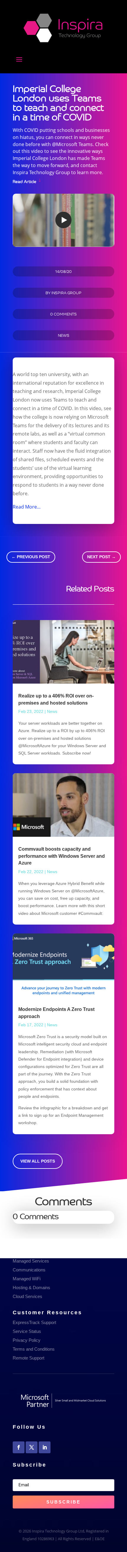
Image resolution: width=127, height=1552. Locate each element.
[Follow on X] (32, 1447)
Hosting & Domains (31, 1287)
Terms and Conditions (34, 1349)
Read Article (24, 181)
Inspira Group (66, 293)
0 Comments (63, 314)
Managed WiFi (26, 1278)
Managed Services (31, 1260)
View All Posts (37, 1161)
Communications (29, 1269)
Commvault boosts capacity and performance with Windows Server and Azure (61, 856)
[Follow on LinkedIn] (45, 1447)
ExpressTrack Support (34, 1322)
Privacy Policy (26, 1340)
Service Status (27, 1331)
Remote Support (28, 1357)
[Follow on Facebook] (19, 1447)
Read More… (27, 507)
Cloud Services (27, 1296)
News (63, 335)
